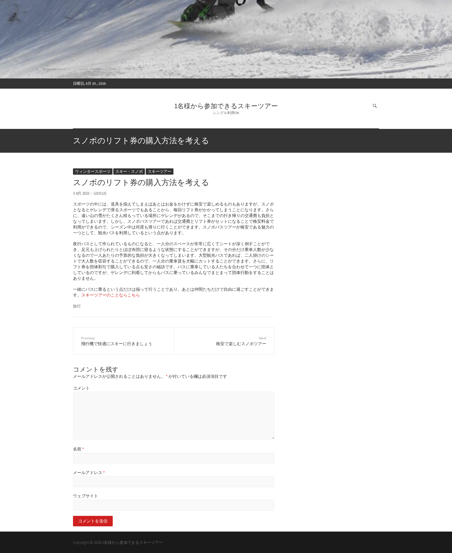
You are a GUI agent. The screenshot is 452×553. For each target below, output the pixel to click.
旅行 (77, 306)
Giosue (100, 193)
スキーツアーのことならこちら (110, 295)
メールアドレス (89, 472)
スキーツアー (159, 171)
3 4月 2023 (81, 193)
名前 (78, 449)
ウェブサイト (85, 495)
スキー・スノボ (129, 171)
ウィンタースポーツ (92, 171)
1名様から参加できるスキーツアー (226, 106)
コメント (81, 388)
